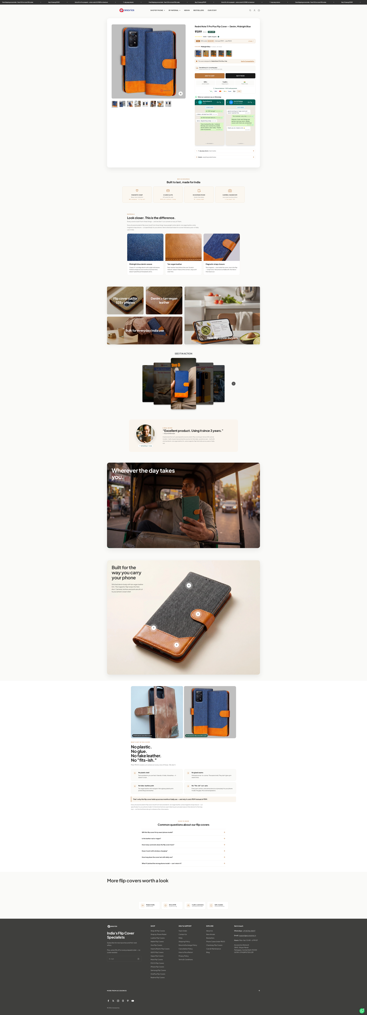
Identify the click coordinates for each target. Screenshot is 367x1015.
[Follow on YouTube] (132, 1001)
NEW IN (187, 10)
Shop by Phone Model (158, 934)
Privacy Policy (184, 956)
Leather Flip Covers (158, 938)
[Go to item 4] (138, 104)
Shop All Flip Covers (158, 931)
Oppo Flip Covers (157, 956)
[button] (362, 1010)
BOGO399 (211, 41)
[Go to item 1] (115, 104)
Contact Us (183, 934)
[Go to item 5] (145, 104)
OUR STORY (212, 10)
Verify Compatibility (247, 61)
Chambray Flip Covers (214, 945)
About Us (209, 931)
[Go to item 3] (130, 104)
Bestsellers (210, 938)
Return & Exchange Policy (188, 945)
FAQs (180, 938)
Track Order (183, 931)
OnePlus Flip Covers (158, 974)
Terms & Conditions (186, 959)
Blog (208, 952)
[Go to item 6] (153, 104)
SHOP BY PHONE (156, 10)
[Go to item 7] (161, 104)
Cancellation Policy (186, 949)
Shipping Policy (184, 941)
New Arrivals (210, 934)
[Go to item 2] (122, 104)
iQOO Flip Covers (157, 952)
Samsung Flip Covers (158, 970)
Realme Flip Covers (158, 977)
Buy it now (240, 76)
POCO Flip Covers (157, 963)
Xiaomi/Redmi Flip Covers (160, 949)
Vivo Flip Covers (156, 945)
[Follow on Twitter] (113, 1001)
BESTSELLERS (198, 10)
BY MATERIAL (173, 10)
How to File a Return (186, 952)
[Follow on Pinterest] (128, 1001)
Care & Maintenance (213, 949)
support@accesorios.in (247, 935)
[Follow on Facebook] (108, 1001)
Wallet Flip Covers (157, 941)
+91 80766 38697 (249, 931)
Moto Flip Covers (157, 959)
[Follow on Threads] (123, 1001)
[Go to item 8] (168, 104)
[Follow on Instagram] (118, 1001)
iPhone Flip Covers (157, 967)
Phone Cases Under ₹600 (215, 941)
